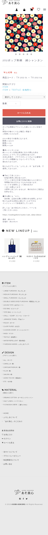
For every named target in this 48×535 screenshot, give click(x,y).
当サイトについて (10, 452)
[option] (24, 33)
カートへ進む (34, 270)
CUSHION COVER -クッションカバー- (16, 330)
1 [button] (8, 51)
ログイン (7, 439)
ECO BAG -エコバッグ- (11, 308)
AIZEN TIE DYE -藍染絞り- (12, 378)
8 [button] (35, 51)
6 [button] (28, 51)
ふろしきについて (10, 417)
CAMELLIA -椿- (8, 364)
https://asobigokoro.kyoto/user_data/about (22, 215)
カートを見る (8, 443)
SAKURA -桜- (8, 374)
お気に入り (8, 435)
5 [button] (24, 51)
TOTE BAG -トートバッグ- (12, 312)
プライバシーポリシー (12, 456)
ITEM (5, 87)
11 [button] (20, 54)
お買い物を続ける (15, 270)
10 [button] (16, 54)
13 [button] (28, 54)
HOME (6, 413)
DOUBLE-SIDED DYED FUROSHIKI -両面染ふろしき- (21, 301)
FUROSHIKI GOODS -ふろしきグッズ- (16, 344)
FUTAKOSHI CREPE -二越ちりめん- (15, 405)
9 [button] (39, 51)
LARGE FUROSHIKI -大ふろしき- (14, 291)
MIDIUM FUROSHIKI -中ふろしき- (15, 294)
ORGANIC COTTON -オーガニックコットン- (18, 397)
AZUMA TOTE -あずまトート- (13, 305)
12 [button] (24, 54)
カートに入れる (24, 113)
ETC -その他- (8, 381)
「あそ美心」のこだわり (13, 421)
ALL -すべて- (8, 360)
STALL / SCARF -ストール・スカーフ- (16, 316)
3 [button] (16, 51)
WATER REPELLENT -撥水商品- (14, 341)
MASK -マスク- (8, 333)
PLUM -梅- (7, 371)
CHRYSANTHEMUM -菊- (12, 367)
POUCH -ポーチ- (9, 323)
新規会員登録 (8, 430)
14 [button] (31, 54)
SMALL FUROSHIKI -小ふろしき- (14, 298)
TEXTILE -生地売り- (22, 90)
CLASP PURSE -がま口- (11, 326)
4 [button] (20, 51)
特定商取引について (11, 460)
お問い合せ (7, 464)
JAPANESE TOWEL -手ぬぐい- (14, 319)
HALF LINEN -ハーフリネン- (13, 401)
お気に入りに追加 (24, 121)
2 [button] (12, 51)
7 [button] (31, 51)
